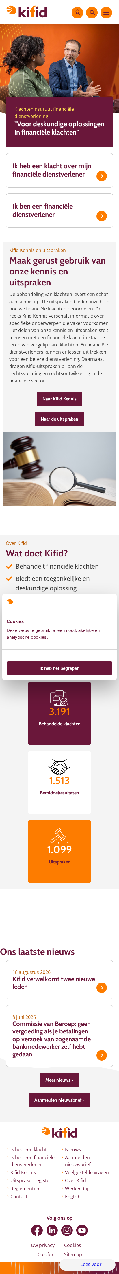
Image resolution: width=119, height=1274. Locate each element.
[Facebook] (37, 1230)
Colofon (46, 1254)
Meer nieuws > (59, 1080)
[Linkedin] (52, 1230)
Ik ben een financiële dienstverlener (42, 210)
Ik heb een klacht (28, 1149)
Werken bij (76, 1188)
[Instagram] (67, 1230)
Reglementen (24, 1188)
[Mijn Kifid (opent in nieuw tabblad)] (77, 12)
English (73, 1196)
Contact (18, 1196)
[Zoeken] (92, 12)
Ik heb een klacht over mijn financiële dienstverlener (52, 170)
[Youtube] (82, 1230)
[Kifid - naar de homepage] (26, 11)
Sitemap (73, 1254)
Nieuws (73, 1149)
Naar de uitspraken (59, 419)
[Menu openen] (106, 12)
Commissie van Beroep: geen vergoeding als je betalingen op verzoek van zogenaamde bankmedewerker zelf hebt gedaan (51, 1039)
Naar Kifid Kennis (59, 399)
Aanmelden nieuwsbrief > (59, 1100)
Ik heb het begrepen (59, 668)
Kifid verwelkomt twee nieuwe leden (53, 982)
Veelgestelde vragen (87, 1172)
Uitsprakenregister (30, 1180)
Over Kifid (75, 1180)
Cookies (72, 1245)
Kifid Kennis (23, 1172)
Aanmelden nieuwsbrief (77, 1161)
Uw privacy (43, 1245)
